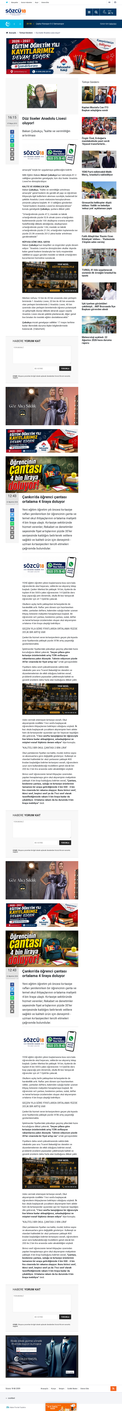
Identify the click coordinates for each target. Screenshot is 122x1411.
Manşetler (14, 2)
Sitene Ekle (45, 2)
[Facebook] (12, 132)
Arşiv (36, 2)
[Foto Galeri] (115, 2)
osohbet (11, 1398)
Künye (53, 1389)
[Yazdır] (12, 154)
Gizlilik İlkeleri (72, 1389)
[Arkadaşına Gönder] (12, 149)
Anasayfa (44, 1389)
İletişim (61, 1389)
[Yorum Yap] (12, 158)
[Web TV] (109, 2)
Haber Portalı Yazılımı (18, 1407)
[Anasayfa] (7, 2)
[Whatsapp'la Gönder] (12, 145)
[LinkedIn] (12, 141)
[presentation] (14, 23)
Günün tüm (108, 24)
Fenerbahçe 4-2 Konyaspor (47, 24)
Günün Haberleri (26, 2)
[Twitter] (12, 136)
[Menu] (89, 12)
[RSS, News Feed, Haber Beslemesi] (113, 1388)
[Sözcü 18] (16, 12)
